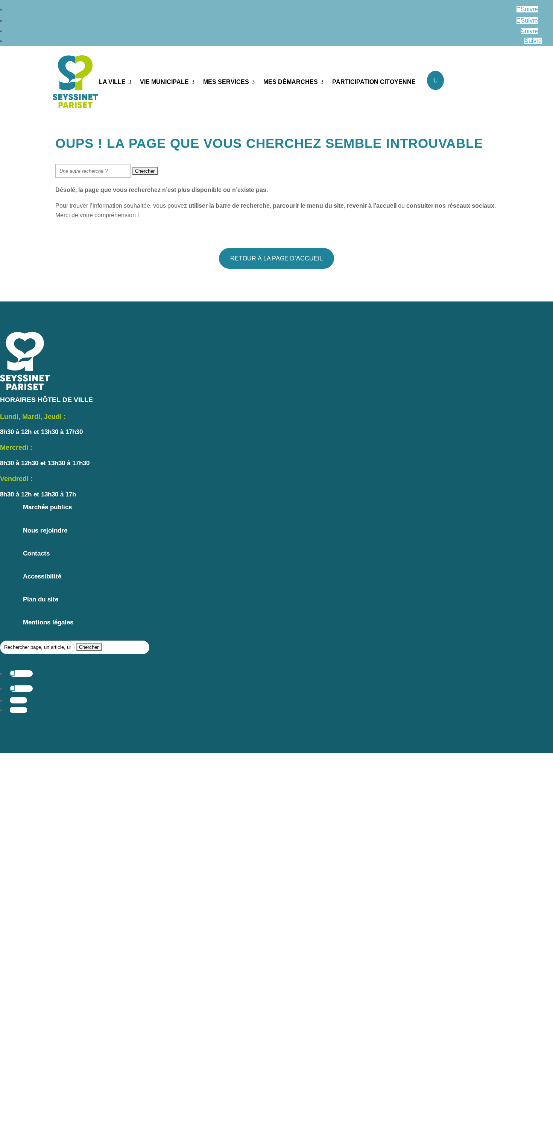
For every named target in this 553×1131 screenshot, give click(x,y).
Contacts (36, 553)
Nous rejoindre (45, 530)
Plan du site (40, 599)
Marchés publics (47, 507)
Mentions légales (48, 622)
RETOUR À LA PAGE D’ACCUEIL (276, 258)
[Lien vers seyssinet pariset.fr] (70, 83)
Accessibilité (42, 576)
